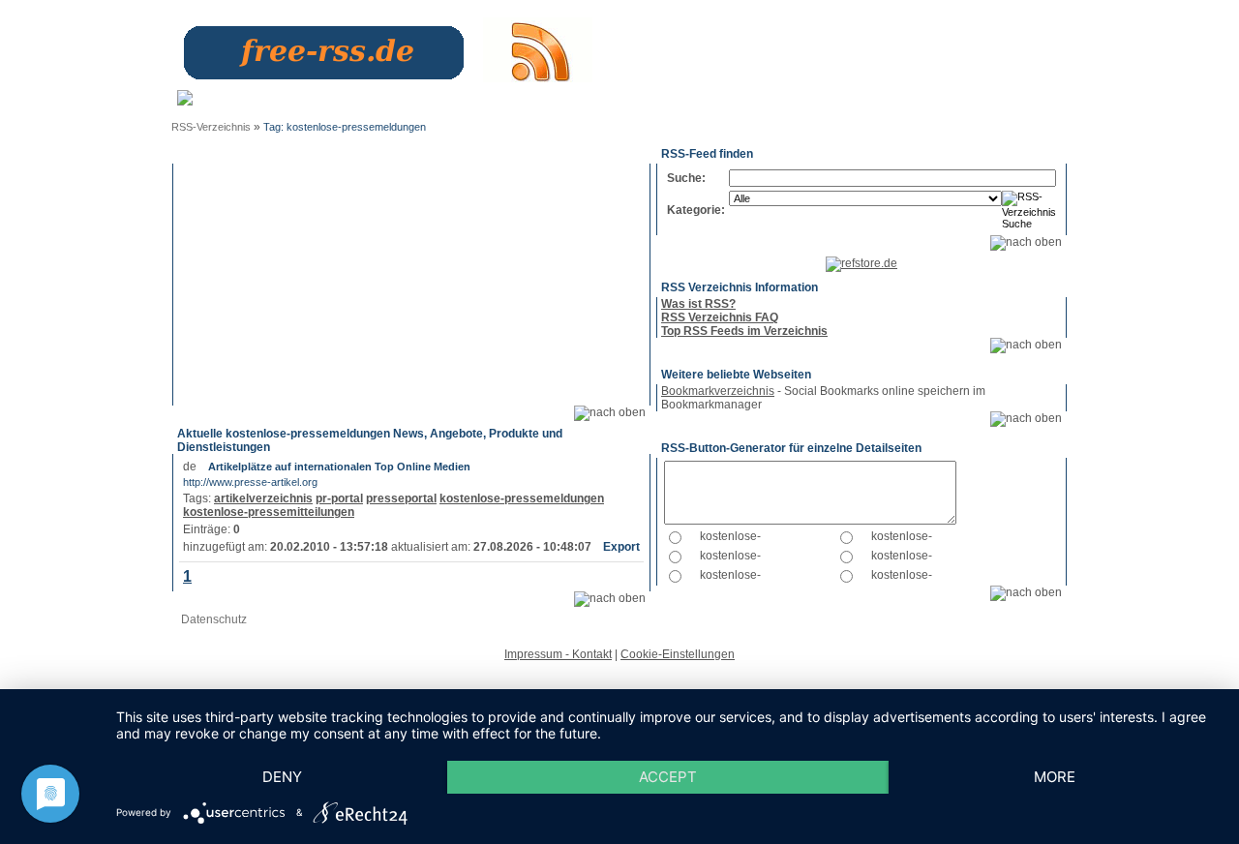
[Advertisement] (411, 285)
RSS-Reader (878, 103)
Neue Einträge (433, 103)
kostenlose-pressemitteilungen (268, 512)
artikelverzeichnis (263, 498)
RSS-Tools (950, 103)
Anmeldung (359, 97)
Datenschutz (214, 619)
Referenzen (690, 97)
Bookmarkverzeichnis (717, 391)
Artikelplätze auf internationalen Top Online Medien (339, 466)
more (1054, 777)
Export (621, 547)
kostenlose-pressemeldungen (521, 498)
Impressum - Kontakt (558, 654)
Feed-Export (600, 103)
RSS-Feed (1018, 103)
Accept (668, 777)
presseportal (401, 498)
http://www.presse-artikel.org (250, 482)
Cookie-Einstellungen (677, 654)
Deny (282, 777)
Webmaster (530, 97)
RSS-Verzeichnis (211, 127)
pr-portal (339, 498)
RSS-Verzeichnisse (780, 103)
